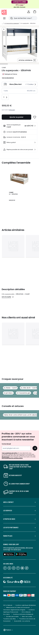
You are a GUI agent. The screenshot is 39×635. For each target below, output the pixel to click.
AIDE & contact (8, 502)
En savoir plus (16, 550)
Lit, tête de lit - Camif (29, 388)
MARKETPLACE (7, 536)
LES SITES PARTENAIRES (10, 527)
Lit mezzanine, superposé (11, 23)
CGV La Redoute (7, 605)
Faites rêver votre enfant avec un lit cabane (20, 415)
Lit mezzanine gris (23, 393)
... (2, 23)
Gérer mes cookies (27, 616)
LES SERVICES (7, 510)
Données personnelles (12, 616)
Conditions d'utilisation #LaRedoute (23, 614)
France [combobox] (8, 630)
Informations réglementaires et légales (14, 610)
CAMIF (4, 67)
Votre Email (6, 444)
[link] (19, 125)
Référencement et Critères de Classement (18, 607)
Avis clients (6, 614)
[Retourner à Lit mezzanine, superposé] (4, 29)
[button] (34, 11)
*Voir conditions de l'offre (9, 453)
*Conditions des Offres (9, 619)
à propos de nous (9, 519)
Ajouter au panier (16, 117)
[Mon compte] (28, 11)
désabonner (5, 457)
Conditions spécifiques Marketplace (25, 605)
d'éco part (12, 110)
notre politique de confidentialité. (12, 458)
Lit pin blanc (8, 393)
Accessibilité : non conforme (22, 621)
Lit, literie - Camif (10, 388)
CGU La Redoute (26, 612)
